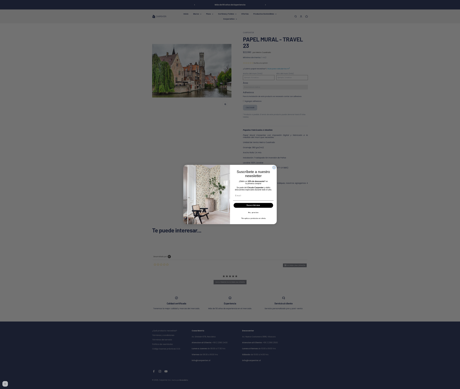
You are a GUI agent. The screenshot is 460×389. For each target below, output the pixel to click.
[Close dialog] (274, 167)
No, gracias (253, 212)
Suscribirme (253, 205)
